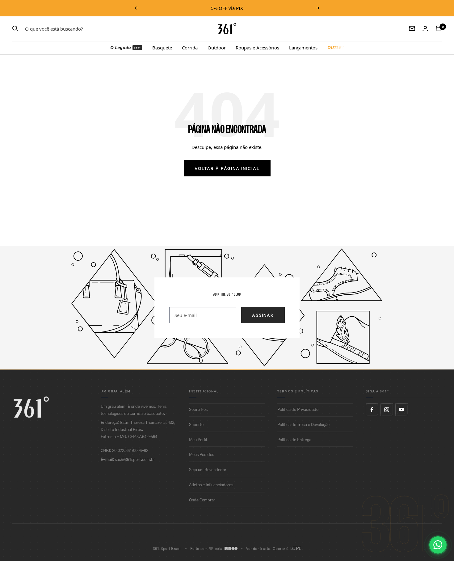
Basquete (162, 47)
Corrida (190, 47)
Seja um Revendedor (207, 470)
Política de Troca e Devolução (303, 425)
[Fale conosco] (438, 545)
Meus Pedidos (201, 455)
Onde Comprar (202, 500)
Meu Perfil (198, 440)
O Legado (125, 47)
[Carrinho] (438, 28)
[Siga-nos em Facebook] (372, 409)
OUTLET (335, 47)
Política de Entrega (294, 440)
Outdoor (217, 47)
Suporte (196, 425)
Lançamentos (303, 47)
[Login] (425, 28)
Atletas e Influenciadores (211, 485)
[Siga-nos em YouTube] (401, 409)
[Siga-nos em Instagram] (386, 409)
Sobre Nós (198, 410)
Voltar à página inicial (227, 168)
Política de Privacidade (297, 410)
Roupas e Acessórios (257, 47)
